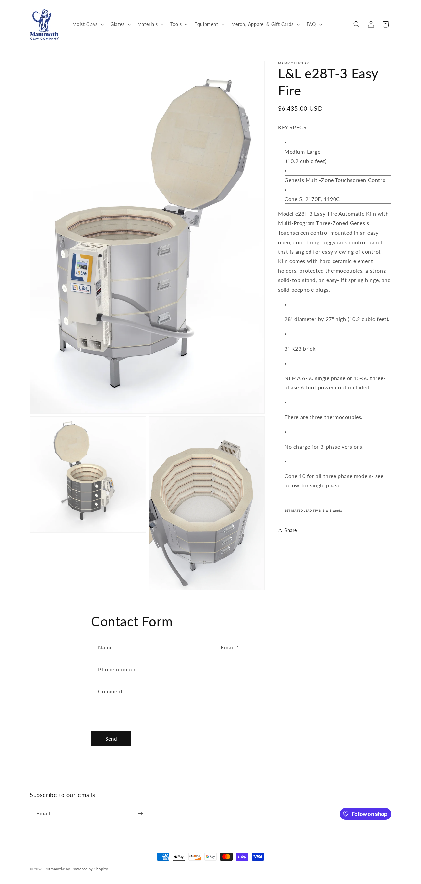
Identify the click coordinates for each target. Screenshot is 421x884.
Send (111, 738)
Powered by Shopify (89, 869)
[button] (87, 24)
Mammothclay (57, 869)
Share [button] (291, 530)
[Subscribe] (140, 813)
